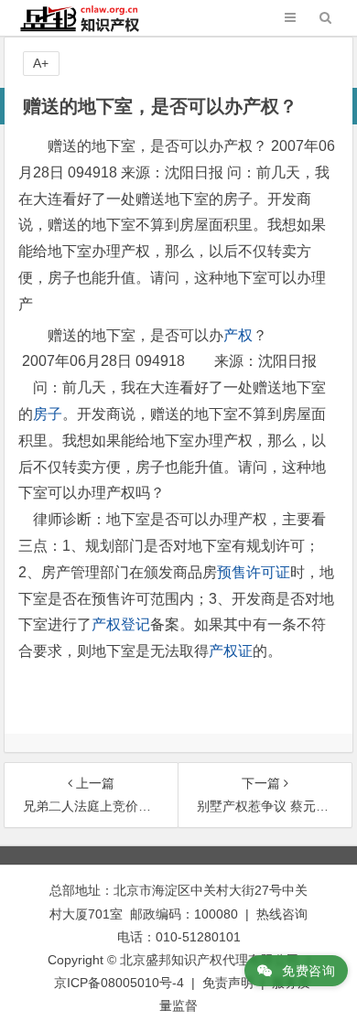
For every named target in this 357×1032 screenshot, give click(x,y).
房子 (47, 414)
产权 (238, 335)
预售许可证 (253, 572)
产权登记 (121, 624)
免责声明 (228, 982)
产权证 (231, 651)
